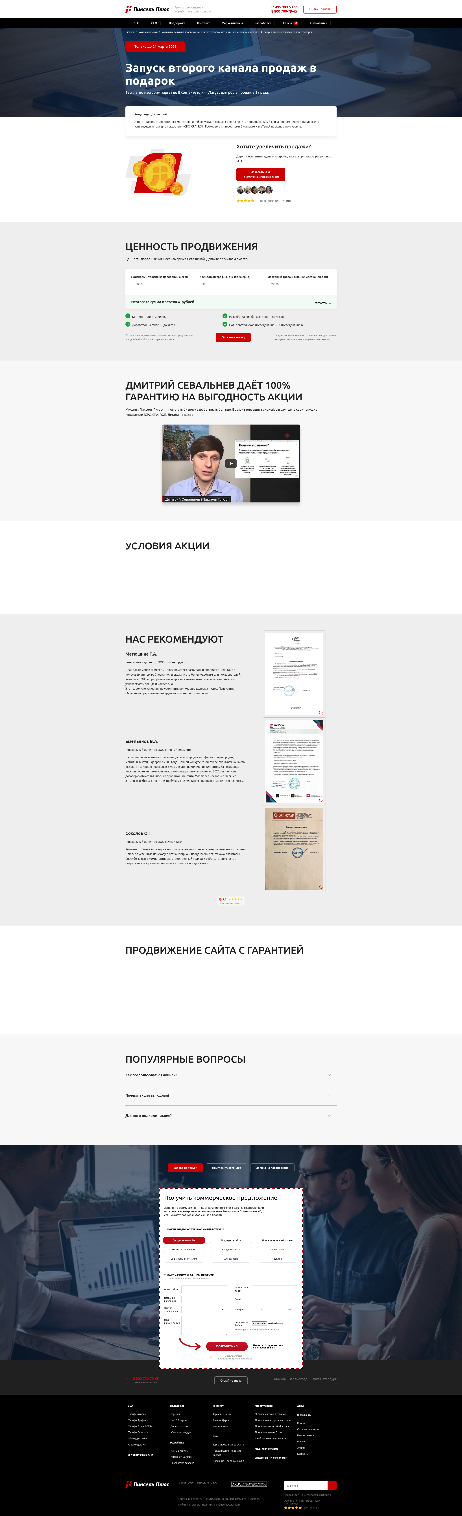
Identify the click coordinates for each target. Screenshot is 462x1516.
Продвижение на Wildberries (272, 1426)
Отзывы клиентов (308, 1429)
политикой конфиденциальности (234, 1358)
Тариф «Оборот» (138, 1432)
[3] (293, 1508)
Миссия (301, 1441)
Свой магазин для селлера (270, 1438)
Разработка (177, 1442)
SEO (130, 1405)
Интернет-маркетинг (140, 1454)
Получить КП (227, 1346)
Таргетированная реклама (228, 1444)
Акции (301, 1447)
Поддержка (177, 1405)
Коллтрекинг (220, 1426)
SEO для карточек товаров (270, 1414)
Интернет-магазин (181, 1456)
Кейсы (301, 1423)
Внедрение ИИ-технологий (271, 1457)
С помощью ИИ (137, 1444)
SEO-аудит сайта (137, 1438)
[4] (296, 1508)
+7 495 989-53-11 (284, 7)
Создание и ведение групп (228, 1461)
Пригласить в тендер (226, 1167)
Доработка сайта (180, 1426)
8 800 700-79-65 (284, 11)
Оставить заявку (233, 337)
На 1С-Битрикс (179, 1420)
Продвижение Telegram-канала (227, 1452)
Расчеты (321, 303)
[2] (289, 1508)
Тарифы (175, 1414)
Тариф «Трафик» (138, 1420)
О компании (304, 1415)
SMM (215, 1436)
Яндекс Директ (222, 1420)
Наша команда (305, 1435)
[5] (300, 1508)
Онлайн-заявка (320, 9)
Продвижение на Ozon (268, 1432)
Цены (300, 1405)
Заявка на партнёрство (272, 1167)
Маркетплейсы (264, 1405)
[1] (285, 1508)
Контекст (218, 1405)
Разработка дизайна (182, 1463)
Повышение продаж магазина (273, 1420)
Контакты (303, 1453)
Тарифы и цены (137, 1414)
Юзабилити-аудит (181, 1432)
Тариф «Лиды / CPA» (140, 1426)
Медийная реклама (266, 1448)
